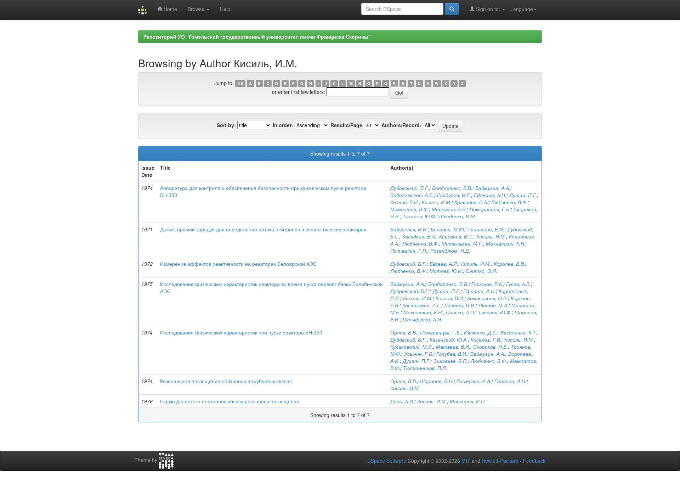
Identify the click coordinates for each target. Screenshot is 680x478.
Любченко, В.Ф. (509, 202)
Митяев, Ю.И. (446, 270)
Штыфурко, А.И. (422, 319)
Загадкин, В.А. (419, 236)
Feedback (534, 460)
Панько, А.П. (460, 312)
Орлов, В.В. (403, 332)
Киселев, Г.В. (486, 339)
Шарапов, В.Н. (437, 380)
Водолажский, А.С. (412, 194)
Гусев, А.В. (518, 283)
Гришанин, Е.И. (486, 229)
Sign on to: (488, 8)
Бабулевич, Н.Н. (409, 229)
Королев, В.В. (509, 263)
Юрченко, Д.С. (481, 332)
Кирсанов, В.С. (456, 236)
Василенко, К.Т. (518, 332)
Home (169, 8)
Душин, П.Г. (523, 194)
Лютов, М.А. (493, 305)
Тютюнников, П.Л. (425, 367)
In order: (283, 125)
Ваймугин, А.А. (492, 187)
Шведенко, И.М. (457, 216)
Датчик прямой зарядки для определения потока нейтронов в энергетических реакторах (263, 229)
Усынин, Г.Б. (419, 353)
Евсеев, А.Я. (444, 263)
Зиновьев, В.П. (451, 360)
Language (521, 8)
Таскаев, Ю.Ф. (419, 216)
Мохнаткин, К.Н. (506, 243)
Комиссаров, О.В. (487, 298)
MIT (465, 460)
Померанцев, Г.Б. (490, 209)
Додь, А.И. (402, 401)
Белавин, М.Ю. (448, 229)
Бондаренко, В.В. (452, 187)
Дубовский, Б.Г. (408, 263)
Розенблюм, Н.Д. (450, 250)
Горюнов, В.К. (487, 283)
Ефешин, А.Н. (490, 194)
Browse (197, 8)
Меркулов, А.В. (449, 209)
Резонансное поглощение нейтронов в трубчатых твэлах (226, 380)
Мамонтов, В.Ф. (409, 209)
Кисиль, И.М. (437, 202)
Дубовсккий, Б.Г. (409, 187)
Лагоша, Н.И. (460, 305)
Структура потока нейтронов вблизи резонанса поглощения (229, 401)
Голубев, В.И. (452, 353)
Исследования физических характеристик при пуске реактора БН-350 (241, 332)
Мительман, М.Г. (462, 243)
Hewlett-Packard (500, 460)
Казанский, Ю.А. (449, 339)
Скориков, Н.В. (490, 346)
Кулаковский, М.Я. (411, 346)
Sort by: (226, 125)
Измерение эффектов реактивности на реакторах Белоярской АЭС (238, 263)
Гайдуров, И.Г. (454, 194)
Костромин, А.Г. (421, 305)
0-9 (240, 83)
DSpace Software (386, 460)
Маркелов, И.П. (468, 401)
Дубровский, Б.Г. (410, 290)
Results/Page (346, 125)
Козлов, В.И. (404, 202)
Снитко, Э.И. (481, 270)
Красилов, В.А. (471, 202)
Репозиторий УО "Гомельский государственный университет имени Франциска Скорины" (257, 36)
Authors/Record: (401, 125)
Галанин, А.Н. (510, 380)
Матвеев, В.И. (453, 346)
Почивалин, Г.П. (408, 250)
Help (225, 8)
